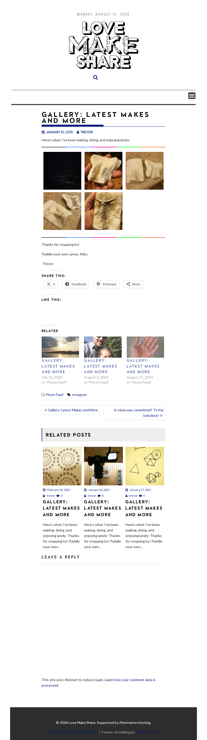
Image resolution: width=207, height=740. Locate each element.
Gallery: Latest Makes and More (58, 366)
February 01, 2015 (58, 489)
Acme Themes (147, 732)
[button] (62, 171)
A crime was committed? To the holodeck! (139, 413)
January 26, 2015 (99, 489)
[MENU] (192, 95)
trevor (86, 132)
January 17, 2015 (140, 489)
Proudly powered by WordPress (73, 732)
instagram (79, 395)
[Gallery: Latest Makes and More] (60, 347)
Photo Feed (54, 395)
